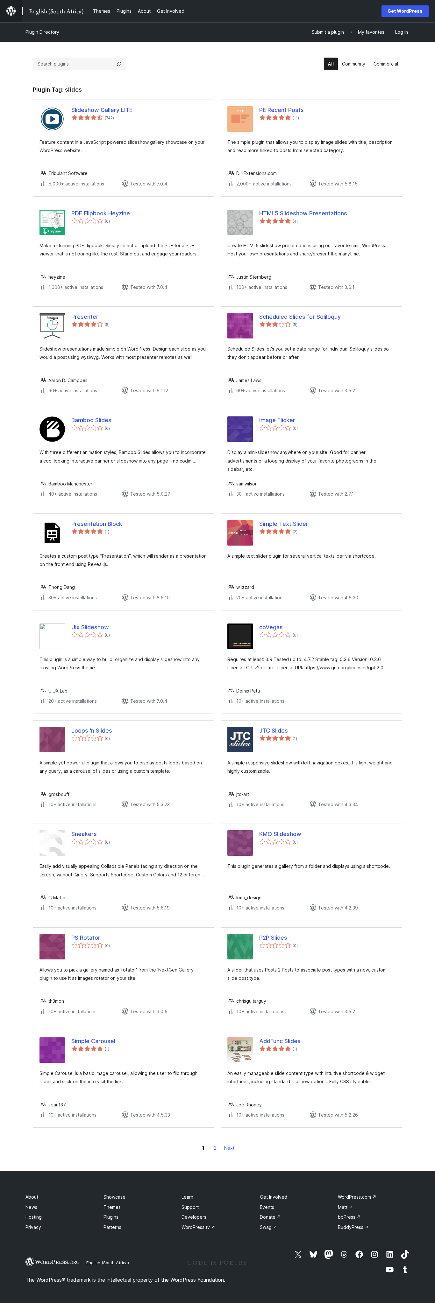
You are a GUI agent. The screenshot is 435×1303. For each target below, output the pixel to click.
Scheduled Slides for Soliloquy (300, 316)
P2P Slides (273, 937)
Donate (270, 1217)
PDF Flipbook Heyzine (100, 213)
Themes (112, 1207)
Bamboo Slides (91, 420)
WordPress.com (357, 1197)
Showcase (114, 1197)
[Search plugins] (119, 64)
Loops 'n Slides (91, 730)
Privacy (33, 1227)
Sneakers (84, 834)
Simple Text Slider (283, 523)
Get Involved (273, 1197)
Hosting (33, 1217)
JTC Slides (273, 730)
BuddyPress (353, 1227)
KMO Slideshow (280, 834)
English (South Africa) (107, 1262)
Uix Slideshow (90, 627)
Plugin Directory (42, 32)
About (31, 1197)
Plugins (110, 1217)
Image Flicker (277, 420)
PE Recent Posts (281, 110)
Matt (345, 1207)
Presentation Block (96, 523)
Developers (194, 1217)
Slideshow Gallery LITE (101, 110)
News (31, 1207)
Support (190, 1207)
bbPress (349, 1217)
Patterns (112, 1227)
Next (229, 1148)
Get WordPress (405, 11)
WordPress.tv (198, 1227)
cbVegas (271, 627)
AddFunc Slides (280, 1041)
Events (267, 1207)
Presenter (84, 316)
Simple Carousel (93, 1041)
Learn (187, 1197)
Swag (268, 1227)
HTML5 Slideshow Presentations (303, 213)
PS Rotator (85, 937)
